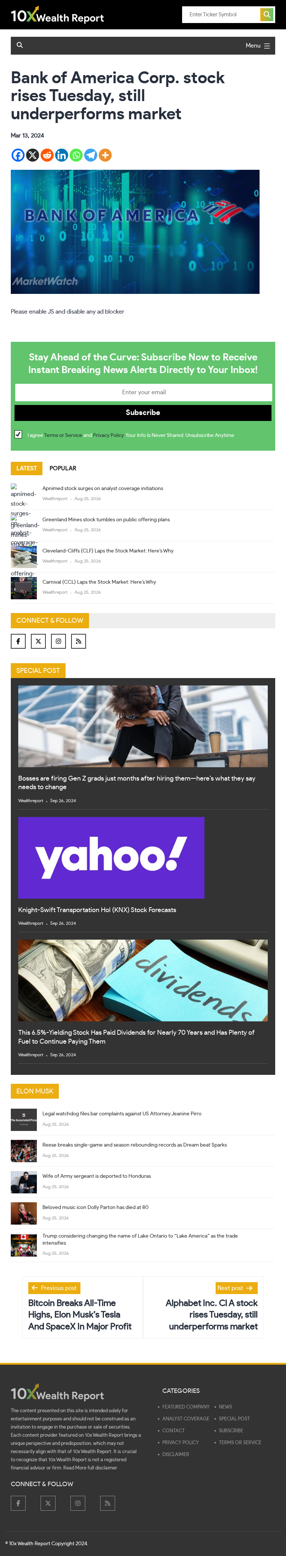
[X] (32, 155)
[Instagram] (58, 641)
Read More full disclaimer (90, 1468)
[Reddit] (47, 155)
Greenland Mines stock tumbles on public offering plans (106, 519)
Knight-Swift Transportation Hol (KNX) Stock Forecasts (97, 910)
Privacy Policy (108, 435)
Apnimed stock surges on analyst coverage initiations (102, 488)
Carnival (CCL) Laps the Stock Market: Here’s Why (99, 582)
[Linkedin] (61, 155)
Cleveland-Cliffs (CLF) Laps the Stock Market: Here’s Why (108, 551)
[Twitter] (38, 641)
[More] (105, 155)
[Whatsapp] (76, 155)
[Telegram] (90, 155)
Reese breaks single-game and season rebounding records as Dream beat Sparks (134, 1145)
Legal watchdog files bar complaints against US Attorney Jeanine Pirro (121, 1113)
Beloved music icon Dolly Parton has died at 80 (95, 1207)
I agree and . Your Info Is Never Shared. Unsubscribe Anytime (131, 435)
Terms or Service (63, 435)
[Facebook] (18, 155)
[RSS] (78, 641)
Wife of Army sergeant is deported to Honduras (96, 1176)
